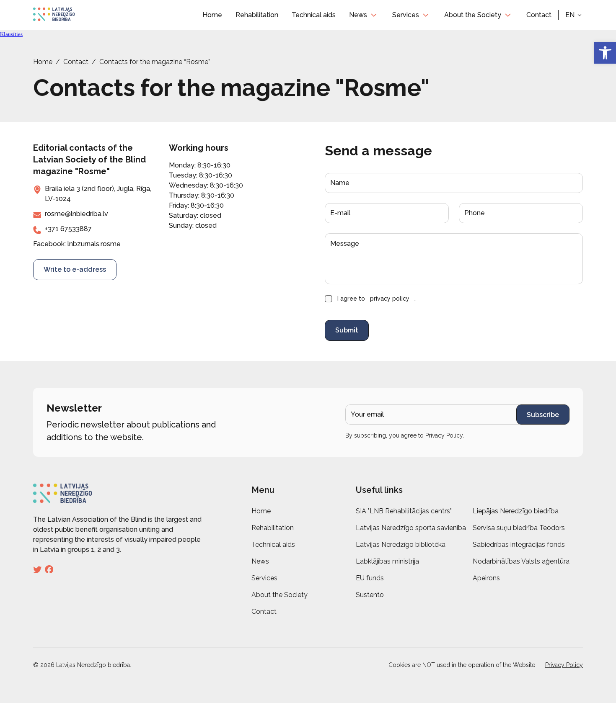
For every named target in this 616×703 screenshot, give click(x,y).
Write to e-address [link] (75, 269)
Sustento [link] (370, 595)
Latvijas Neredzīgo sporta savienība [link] (411, 528)
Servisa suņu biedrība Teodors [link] (519, 528)
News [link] (358, 15)
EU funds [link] (370, 578)
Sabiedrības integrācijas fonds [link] (519, 544)
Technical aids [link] (314, 15)
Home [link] (212, 15)
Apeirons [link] (486, 578)
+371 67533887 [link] (68, 229)
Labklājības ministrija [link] (387, 561)
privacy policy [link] (389, 298)
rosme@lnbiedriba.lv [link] (76, 214)
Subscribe (543, 415)
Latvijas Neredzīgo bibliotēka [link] (400, 544)
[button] (574, 15)
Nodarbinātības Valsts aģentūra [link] (521, 561)
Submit (346, 330)
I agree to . (376, 298)
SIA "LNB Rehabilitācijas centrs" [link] (404, 511)
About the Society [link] (472, 15)
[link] (605, 53)
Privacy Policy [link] (444, 435)
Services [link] (405, 15)
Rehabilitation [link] (257, 15)
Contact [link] (538, 15)
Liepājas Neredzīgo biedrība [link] (516, 511)
